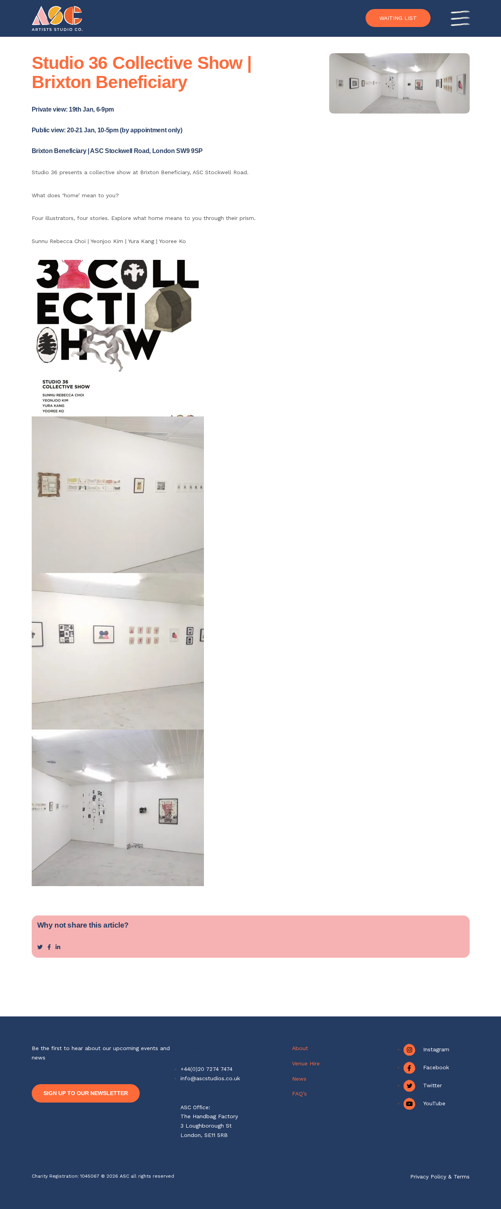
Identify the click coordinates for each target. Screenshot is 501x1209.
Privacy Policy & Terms (440, 1176)
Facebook (436, 1067)
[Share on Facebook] (49, 947)
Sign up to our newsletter (85, 1093)
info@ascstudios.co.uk (210, 1078)
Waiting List (398, 18)
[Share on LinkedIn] (58, 947)
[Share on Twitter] (40, 947)
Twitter (432, 1085)
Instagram (436, 1049)
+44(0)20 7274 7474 (206, 1069)
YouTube (434, 1103)
